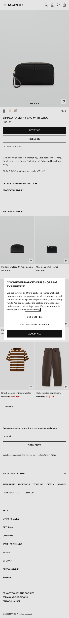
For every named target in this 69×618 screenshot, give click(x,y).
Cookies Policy (32, 309)
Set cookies (34, 317)
